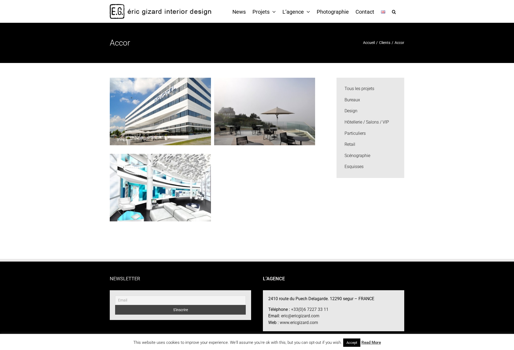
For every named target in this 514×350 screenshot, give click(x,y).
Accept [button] (351, 343)
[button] (394, 11)
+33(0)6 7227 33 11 (309, 309)
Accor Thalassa (265, 107)
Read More (371, 342)
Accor (160, 107)
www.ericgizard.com (299, 322)
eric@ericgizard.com (300, 315)
